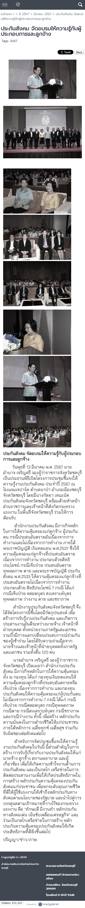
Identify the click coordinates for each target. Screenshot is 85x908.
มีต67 (13, 41)
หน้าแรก (6, 14)
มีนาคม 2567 (43, 14)
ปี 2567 (24, 14)
